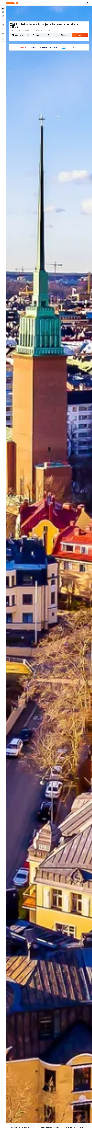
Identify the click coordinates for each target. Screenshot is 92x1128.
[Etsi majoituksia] (3, 12)
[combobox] (39, 31)
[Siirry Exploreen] (3, 25)
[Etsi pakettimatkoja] (3, 19)
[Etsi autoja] (3, 16)
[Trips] (3, 34)
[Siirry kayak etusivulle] (12, 3)
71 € (12, 24)
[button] (3, 3)
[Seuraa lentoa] (3, 28)
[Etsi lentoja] (3, 8)
